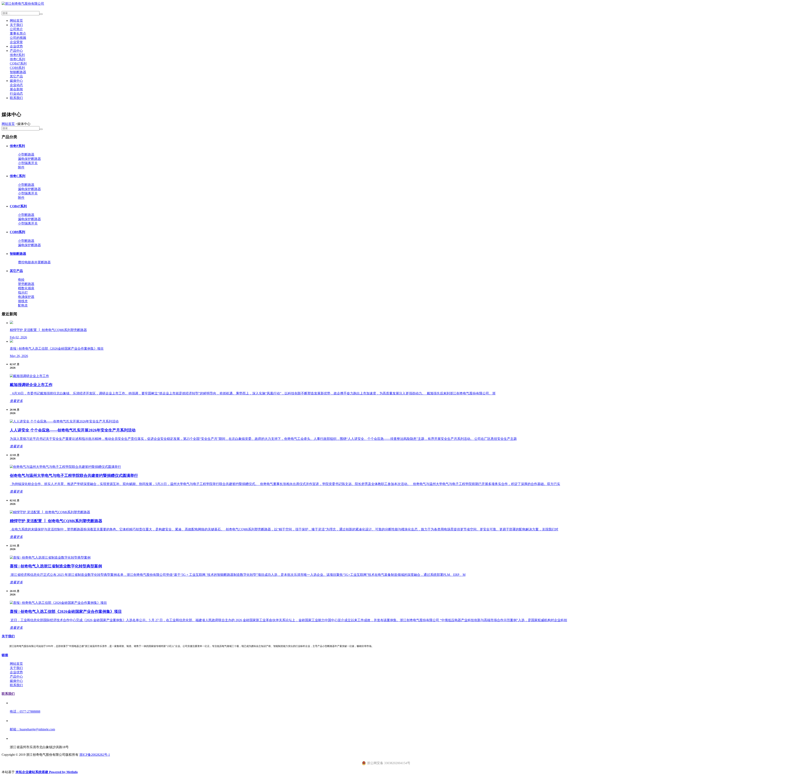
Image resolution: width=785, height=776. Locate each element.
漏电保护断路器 (29, 159)
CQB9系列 (17, 68)
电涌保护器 (26, 297)
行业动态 (16, 93)
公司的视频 (18, 37)
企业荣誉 (16, 42)
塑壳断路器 (26, 284)
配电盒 (23, 305)
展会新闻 (16, 89)
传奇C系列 (17, 59)
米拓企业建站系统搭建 (32, 772)
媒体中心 (16, 80)
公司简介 (16, 29)
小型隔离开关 (28, 163)
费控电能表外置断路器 (34, 262)
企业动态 (16, 85)
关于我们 (16, 25)
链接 (5, 655)
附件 (21, 167)
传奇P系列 (17, 55)
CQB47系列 (18, 63)
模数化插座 (26, 288)
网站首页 (16, 20)
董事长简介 (18, 33)
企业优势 (16, 46)
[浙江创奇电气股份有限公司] (23, 3)
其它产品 (16, 76)
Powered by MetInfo (63, 772)
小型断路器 (26, 154)
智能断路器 (18, 72)
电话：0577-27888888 (25, 711)
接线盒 (23, 301)
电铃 (21, 279)
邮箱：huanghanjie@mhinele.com (32, 729)
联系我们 (16, 98)
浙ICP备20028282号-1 (94, 754)
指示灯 (23, 292)
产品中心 (16, 50)
